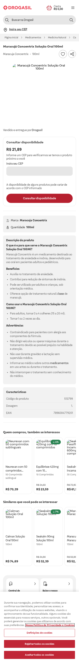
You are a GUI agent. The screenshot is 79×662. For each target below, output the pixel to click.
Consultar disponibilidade (39, 198)
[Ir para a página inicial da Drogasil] (17, 7)
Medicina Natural (57, 37)
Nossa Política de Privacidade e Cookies (50, 625)
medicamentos (59, 363)
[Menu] (72, 7)
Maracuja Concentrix (33, 220)
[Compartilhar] (72, 54)
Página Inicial (11, 37)
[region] (39, 627)
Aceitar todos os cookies (39, 654)
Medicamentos (33, 37)
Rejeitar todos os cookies (39, 643)
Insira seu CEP (14, 163)
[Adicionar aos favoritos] (63, 54)
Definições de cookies (40, 632)
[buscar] (71, 20)
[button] (39, 91)
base (61, 293)
